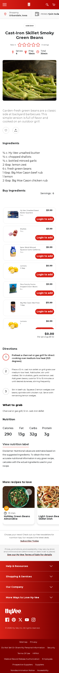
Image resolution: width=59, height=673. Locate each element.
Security (51, 647)
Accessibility (43, 670)
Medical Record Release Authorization (21, 659)
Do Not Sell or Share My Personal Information (23, 647)
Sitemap (23, 642)
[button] (19, 45)
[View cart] (53, 4)
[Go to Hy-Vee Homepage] (30, 5)
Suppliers (39, 664)
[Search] (47, 4)
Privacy (33, 642)
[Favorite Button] (6, 130)
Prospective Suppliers (22, 664)
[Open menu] (5, 4)
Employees (47, 659)
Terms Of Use (24, 653)
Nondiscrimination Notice (23, 670)
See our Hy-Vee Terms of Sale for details (29, 554)
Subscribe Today (29, 541)
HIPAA (36, 653)
